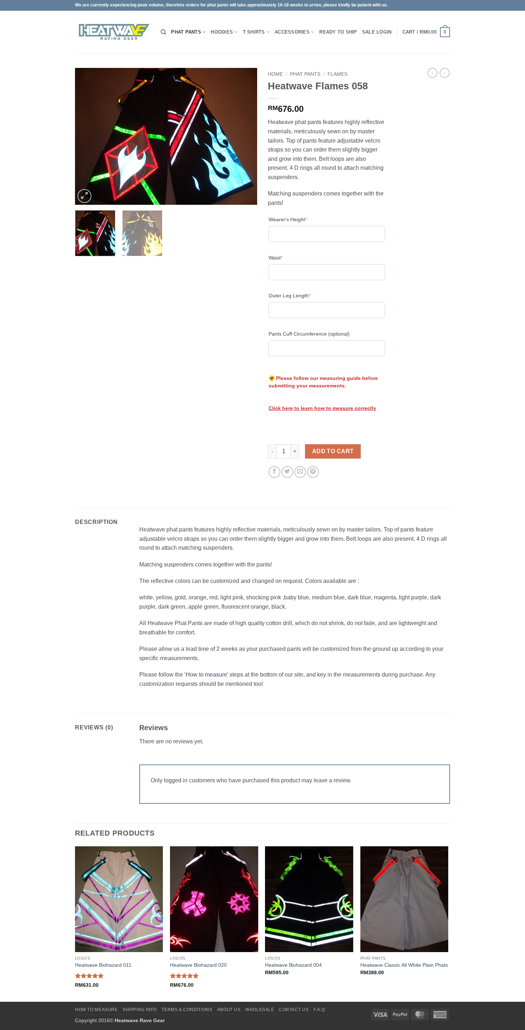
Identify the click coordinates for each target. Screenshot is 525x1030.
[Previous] (87, 136)
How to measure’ (207, 675)
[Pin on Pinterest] (313, 472)
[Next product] (433, 73)
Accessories (292, 32)
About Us (229, 1009)
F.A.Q (319, 1009)
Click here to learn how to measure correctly (322, 408)
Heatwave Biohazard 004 (293, 965)
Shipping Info (139, 1009)
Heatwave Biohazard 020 (198, 965)
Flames (338, 74)
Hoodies (222, 32)
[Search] (163, 32)
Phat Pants (186, 32)
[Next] (244, 136)
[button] (383, 32)
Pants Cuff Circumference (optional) (309, 334)
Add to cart (333, 451)
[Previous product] (445, 73)
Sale (368, 32)
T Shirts (254, 32)
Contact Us (294, 1009)
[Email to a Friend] (300, 472)
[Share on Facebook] (274, 472)
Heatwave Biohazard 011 (103, 965)
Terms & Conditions (186, 1009)
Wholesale (259, 1009)
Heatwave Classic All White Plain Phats (404, 965)
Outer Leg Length (300, 295)
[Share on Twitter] (287, 472)
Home (275, 74)
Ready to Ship (338, 32)
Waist (287, 257)
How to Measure (96, 1009)
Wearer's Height (299, 219)
